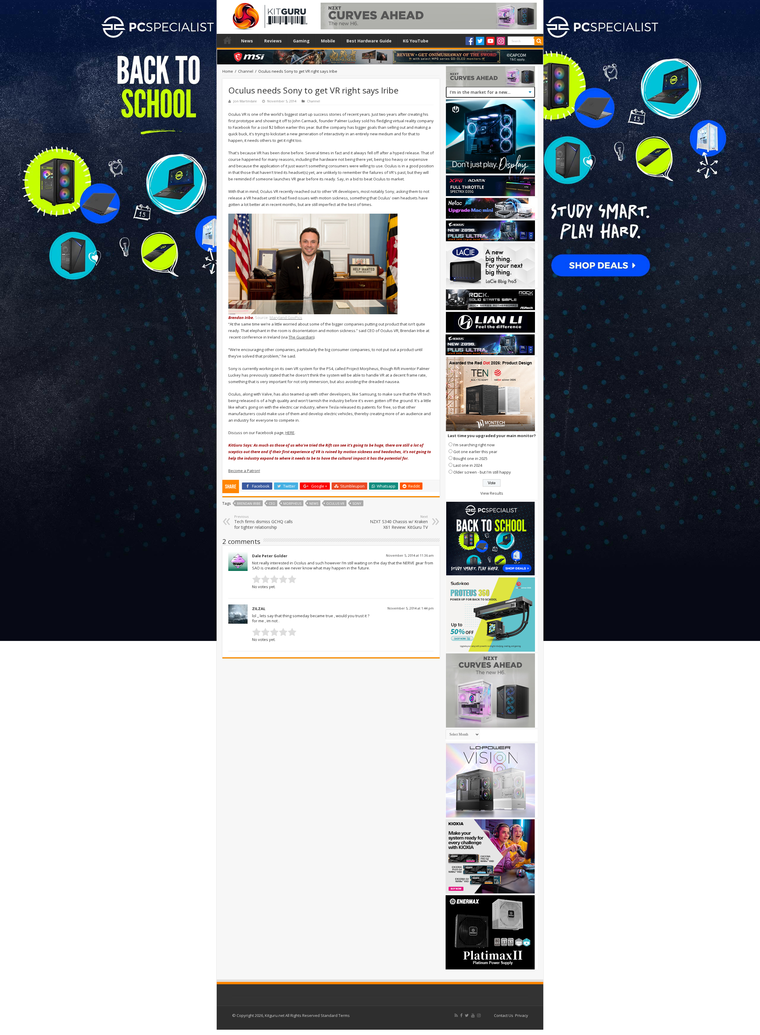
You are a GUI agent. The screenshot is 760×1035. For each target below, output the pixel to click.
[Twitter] (480, 41)
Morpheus (292, 503)
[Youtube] (490, 41)
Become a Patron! (244, 470)
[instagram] (478, 1015)
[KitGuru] (269, 14)
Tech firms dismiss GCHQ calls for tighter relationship (263, 522)
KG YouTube (415, 41)
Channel (245, 71)
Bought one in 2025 (470, 458)
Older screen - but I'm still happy (482, 472)
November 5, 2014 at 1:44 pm (410, 608)
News (247, 41)
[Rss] (456, 1015)
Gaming (301, 41)
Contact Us (503, 1015)
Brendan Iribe (249, 503)
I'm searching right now (474, 444)
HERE (289, 432)
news (313, 503)
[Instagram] (501, 41)
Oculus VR (335, 503)
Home (227, 40)
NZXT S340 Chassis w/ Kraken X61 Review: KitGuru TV (399, 522)
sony (356, 503)
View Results (491, 493)
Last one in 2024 (467, 465)
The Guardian (301, 337)
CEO (272, 503)
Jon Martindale (245, 101)
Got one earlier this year (475, 451)
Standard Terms (335, 1015)
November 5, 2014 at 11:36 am (410, 555)
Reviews (273, 41)
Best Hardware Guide (369, 41)
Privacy (521, 1015)
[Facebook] (470, 41)
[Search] (538, 40)
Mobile (328, 41)
